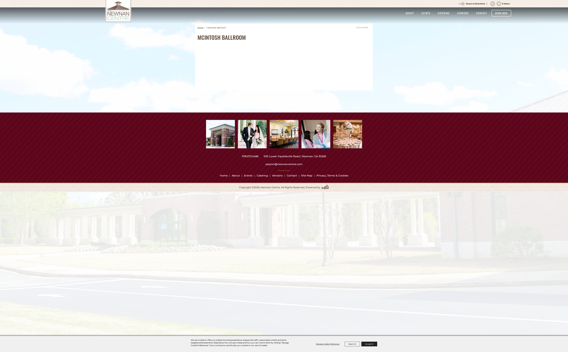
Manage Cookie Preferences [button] (327, 344)
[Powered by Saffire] (325, 188)
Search (492, 3)
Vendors (463, 13)
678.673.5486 (250, 156)
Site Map (306, 175)
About (410, 13)
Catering (444, 13)
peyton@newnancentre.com (284, 164)
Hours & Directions (475, 3)
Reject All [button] (352, 344)
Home (200, 27)
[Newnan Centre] (118, 11)
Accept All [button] (369, 344)
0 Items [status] (506, 3)
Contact (481, 13)
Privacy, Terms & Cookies (332, 175)
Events (426, 13)
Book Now (501, 13)
